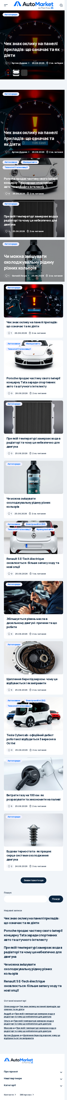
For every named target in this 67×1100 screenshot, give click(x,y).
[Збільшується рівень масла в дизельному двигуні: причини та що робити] (33, 597)
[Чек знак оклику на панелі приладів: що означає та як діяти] (33, 124)
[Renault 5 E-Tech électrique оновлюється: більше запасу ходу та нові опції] (33, 537)
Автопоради (11, 94)
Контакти (9, 1094)
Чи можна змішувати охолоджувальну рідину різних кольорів (28, 969)
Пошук (8, 892)
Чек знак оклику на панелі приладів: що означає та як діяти (31, 920)
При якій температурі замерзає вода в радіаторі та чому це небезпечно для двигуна (33, 952)
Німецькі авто (30, 14)
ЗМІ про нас (26, 1094)
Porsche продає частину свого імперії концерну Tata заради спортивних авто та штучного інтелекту (33, 935)
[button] (6, 5)
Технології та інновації (16, 19)
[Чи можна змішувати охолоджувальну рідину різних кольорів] (33, 261)
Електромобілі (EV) (35, 524)
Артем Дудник (11, 1035)
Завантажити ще (34, 880)
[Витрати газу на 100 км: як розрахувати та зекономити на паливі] (33, 774)
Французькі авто (44, 529)
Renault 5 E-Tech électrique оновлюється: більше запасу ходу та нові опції (33, 986)
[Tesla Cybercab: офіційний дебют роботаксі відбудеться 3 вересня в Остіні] (33, 713)
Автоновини (11, 14)
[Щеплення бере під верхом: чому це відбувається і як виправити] (33, 657)
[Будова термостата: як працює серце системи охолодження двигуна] (33, 830)
